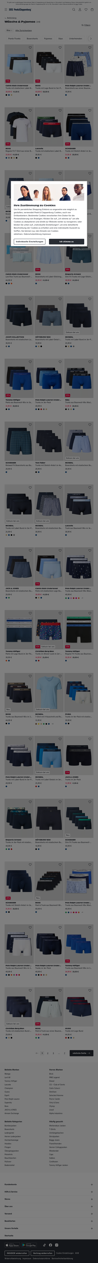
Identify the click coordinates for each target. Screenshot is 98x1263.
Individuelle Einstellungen (29, 241)
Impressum (46, 234)
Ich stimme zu (66, 241)
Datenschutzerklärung (33, 234)
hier (33, 231)
